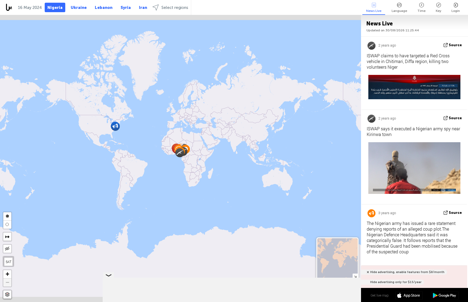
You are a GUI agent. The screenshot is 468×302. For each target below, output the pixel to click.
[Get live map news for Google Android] (444, 296)
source (455, 45)
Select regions (174, 7)
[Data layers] (7, 294)
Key (438, 11)
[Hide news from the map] (7, 249)
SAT (8, 262)
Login (455, 11)
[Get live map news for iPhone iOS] (409, 296)
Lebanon (103, 7)
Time (421, 11)
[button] (115, 126)
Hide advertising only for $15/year (395, 282)
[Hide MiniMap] (355, 276)
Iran (143, 7)
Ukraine (79, 7)
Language (399, 11)
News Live (373, 11)
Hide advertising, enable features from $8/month (407, 272)
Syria (126, 7)
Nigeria (55, 7)
